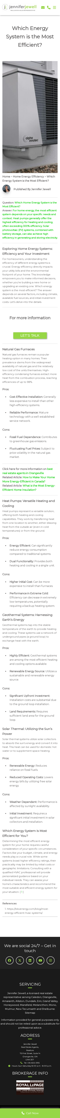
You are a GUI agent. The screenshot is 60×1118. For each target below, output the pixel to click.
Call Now (31, 1113)
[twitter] (20, 960)
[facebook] (10, 960)
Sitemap (30, 1012)
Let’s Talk (30, 335)
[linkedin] (30, 960)
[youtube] (40, 960)
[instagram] (51, 960)
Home (6, 176)
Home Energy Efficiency (28, 176)
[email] (43, 7)
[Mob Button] (54, 8)
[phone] (49, 7)
